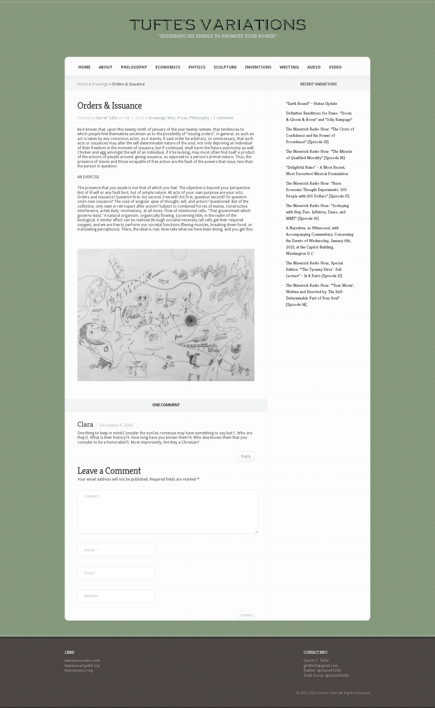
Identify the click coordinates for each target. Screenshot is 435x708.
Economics (167, 67)
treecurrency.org (79, 670)
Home (84, 67)
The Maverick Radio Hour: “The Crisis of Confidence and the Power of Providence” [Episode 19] (320, 135)
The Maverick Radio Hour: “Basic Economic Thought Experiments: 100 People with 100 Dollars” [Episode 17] (317, 190)
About (106, 67)
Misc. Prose (178, 118)
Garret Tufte (106, 118)
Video (335, 67)
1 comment (223, 118)
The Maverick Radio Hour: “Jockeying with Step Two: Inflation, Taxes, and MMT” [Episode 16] (317, 212)
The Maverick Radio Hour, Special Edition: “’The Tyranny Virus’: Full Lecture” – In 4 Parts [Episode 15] (314, 269)
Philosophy (134, 67)
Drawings (100, 84)
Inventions (258, 67)
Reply (246, 456)
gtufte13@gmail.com (320, 665)
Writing (289, 67)
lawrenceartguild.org (82, 665)
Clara (85, 424)
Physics (197, 67)
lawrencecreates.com (82, 660)
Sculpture (225, 67)
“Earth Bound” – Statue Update (311, 103)
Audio (314, 67)
